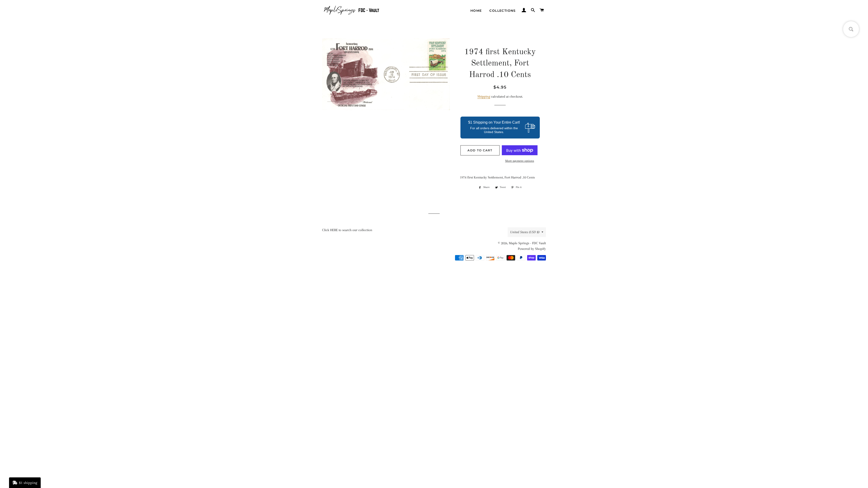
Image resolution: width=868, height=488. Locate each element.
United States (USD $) (524, 232)
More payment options (519, 160)
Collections (502, 11)
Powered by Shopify (532, 249)
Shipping (483, 96)
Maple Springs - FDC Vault (527, 243)
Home (476, 11)
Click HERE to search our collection (347, 230)
